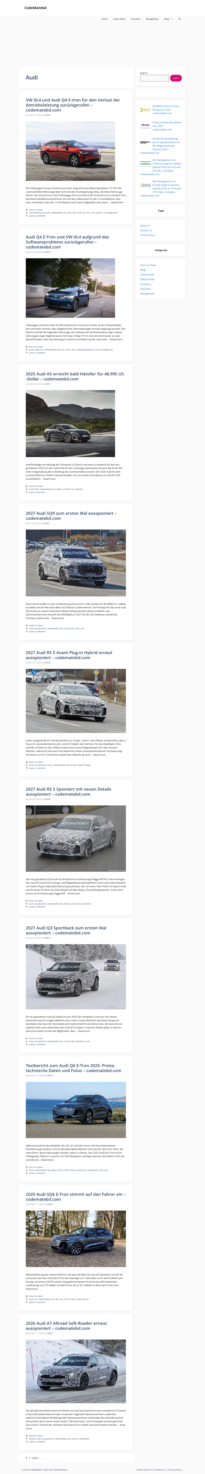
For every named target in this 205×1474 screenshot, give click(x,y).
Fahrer (73, 1299)
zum (82, 628)
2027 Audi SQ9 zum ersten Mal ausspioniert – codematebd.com (71, 515)
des (63, 349)
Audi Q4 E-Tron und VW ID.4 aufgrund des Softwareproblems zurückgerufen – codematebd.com (67, 242)
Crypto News (119, 18)
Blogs (166, 18)
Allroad (32, 1438)
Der (74, 212)
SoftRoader (84, 1438)
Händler (79, 489)
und (93, 212)
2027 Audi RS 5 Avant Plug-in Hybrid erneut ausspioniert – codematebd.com (69, 655)
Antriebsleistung (36, 212)
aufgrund (38, 349)
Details (67, 903)
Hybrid (81, 765)
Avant (49, 765)
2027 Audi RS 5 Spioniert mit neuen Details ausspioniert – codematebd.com (68, 791)
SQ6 (79, 1299)
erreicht (67, 489)
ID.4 (89, 212)
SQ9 (77, 628)
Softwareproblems (85, 349)
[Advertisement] (102, 43)
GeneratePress (60, 1469)
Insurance (135, 18)
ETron (79, 212)
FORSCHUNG (147, 279)
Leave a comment (37, 215)
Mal (73, 628)
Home (105, 18)
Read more (117, 202)
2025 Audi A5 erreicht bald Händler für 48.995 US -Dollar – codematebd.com (75, 376)
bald (36, 489)
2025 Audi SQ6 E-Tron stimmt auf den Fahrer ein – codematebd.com (76, 1196)
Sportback (80, 1041)
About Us (145, 225)
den (70, 212)
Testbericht (93, 1170)
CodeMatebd (35, 7)
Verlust (99, 212)
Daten (54, 1170)
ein (61, 1299)
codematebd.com (59, 212)
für (84, 212)
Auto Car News (36, 209)
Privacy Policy (147, 235)
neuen (79, 903)
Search (144, 73)
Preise (73, 1170)
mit (73, 903)
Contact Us (146, 230)
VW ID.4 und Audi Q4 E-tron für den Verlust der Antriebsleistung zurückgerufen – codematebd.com (73, 105)
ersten (67, 628)
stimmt (85, 1299)
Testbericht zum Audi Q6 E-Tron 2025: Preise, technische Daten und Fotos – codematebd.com (73, 1068)
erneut (73, 765)
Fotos (66, 1170)
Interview (145, 288)
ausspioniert (40, 628)
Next (36, 1457)
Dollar (59, 489)
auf (35, 1299)
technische (82, 1170)
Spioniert (87, 903)
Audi (47, 212)
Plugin (88, 765)
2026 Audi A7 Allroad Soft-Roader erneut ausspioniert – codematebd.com (66, 1325)
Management (152, 18)
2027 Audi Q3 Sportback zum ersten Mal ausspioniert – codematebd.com (66, 930)
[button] (179, 18)
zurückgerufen (110, 212)
